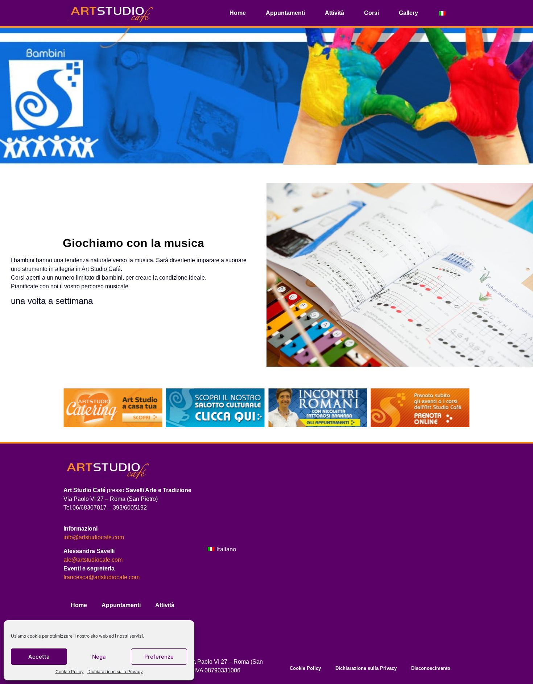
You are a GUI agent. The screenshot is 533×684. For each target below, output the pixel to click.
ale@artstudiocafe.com (93, 560)
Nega (99, 656)
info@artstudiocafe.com (93, 537)
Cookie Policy (69, 671)
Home (238, 13)
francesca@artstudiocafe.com (101, 577)
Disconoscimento (430, 668)
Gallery (408, 13)
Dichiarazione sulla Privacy (115, 671)
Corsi (371, 13)
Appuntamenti (285, 13)
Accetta (39, 656)
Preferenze (159, 656)
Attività (334, 13)
